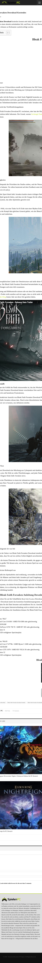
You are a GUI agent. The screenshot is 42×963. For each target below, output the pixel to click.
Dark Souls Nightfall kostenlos (28, 97)
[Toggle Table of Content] (7, 32)
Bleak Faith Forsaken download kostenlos (16, 702)
